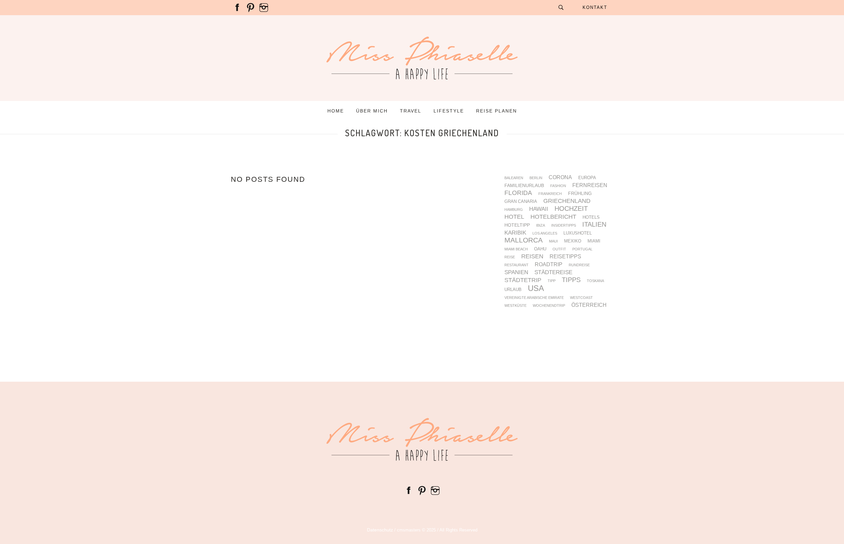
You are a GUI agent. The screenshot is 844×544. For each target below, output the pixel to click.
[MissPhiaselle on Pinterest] (250, 7)
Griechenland (566, 201)
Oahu (540, 249)
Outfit (559, 249)
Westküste (515, 305)
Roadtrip (548, 264)
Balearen (513, 178)
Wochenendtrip (549, 305)
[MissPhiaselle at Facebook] (237, 7)
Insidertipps (563, 225)
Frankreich (550, 194)
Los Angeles (544, 233)
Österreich (589, 305)
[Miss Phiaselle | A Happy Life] (422, 439)
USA (536, 288)
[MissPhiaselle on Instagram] (263, 7)
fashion (558, 186)
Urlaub (513, 290)
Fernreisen (589, 185)
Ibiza (540, 225)
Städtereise (553, 272)
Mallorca (523, 240)
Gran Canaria (520, 202)
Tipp (552, 281)
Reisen (532, 257)
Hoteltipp (517, 225)
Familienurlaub (524, 185)
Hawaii (538, 209)
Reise (509, 257)
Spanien (516, 272)
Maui (553, 241)
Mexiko (572, 241)
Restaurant (516, 265)
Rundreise (579, 265)
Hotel (514, 217)
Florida (518, 193)
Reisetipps (565, 256)
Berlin (535, 178)
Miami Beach (516, 249)
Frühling (580, 193)
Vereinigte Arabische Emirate (534, 298)
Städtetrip (522, 280)
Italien (594, 224)
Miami (594, 241)
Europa (587, 178)
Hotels (591, 217)
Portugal (582, 249)
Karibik (515, 233)
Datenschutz (380, 529)
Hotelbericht (553, 217)
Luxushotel (577, 233)
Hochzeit (571, 208)
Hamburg (513, 209)
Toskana (595, 281)
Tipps (571, 280)
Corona (560, 177)
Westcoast (581, 298)
